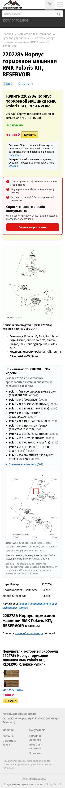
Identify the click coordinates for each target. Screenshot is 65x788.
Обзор (7, 84)
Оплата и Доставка (35, 737)
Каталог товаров (16, 20)
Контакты (35, 753)
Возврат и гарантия (35, 746)
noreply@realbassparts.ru (19, 713)
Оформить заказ (9, 742)
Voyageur (51, 603)
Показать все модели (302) (25, 464)
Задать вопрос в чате (33, 227)
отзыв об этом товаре (29, 633)
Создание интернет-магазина (23, 784)
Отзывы (24, 84)
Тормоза (23, 607)
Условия (13, 166)
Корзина (8, 736)
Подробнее (15, 155)
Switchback (10, 607)
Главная (8, 34)
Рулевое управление (16, 38)
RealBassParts (37, 778)
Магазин (8, 730)
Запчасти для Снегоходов (34, 34)
